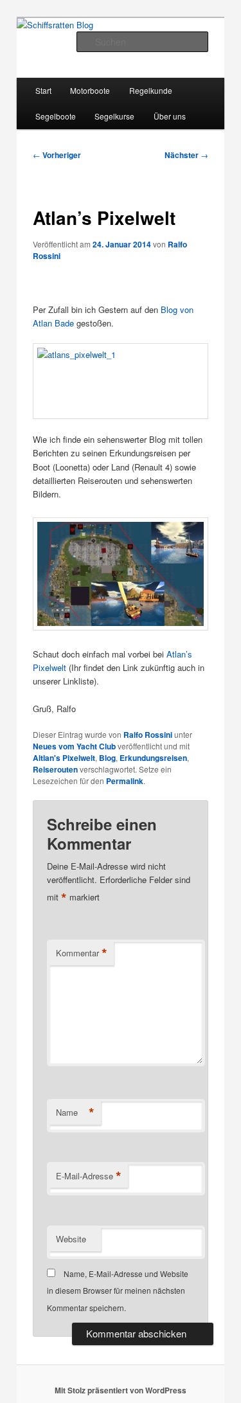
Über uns (170, 116)
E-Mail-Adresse (88, 1176)
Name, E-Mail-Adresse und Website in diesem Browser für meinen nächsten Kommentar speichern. (117, 1290)
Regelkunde (150, 90)
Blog (107, 758)
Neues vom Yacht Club (74, 746)
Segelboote (55, 116)
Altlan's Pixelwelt (64, 758)
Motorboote (90, 90)
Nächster (186, 155)
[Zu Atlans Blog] (121, 381)
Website (71, 1239)
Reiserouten (55, 769)
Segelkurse (114, 116)
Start (43, 90)
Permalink (124, 781)
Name (75, 1112)
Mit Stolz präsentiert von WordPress (120, 1390)
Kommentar (81, 953)
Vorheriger (57, 155)
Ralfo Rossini (147, 734)
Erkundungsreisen (153, 758)
